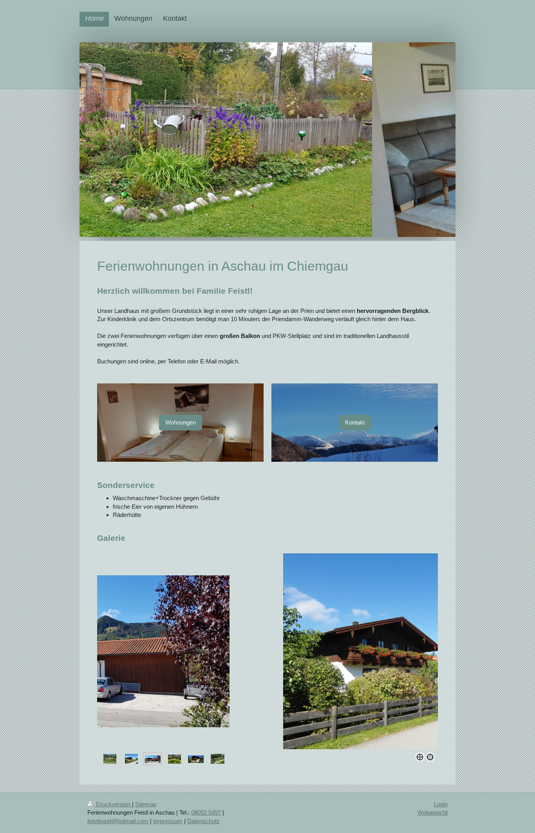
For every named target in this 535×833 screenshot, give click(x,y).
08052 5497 (206, 812)
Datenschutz (203, 821)
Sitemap (145, 804)
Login (441, 804)
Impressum (168, 821)
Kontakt (355, 422)
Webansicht (433, 812)
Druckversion (113, 804)
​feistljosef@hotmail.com (117, 821)
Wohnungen (180, 422)
